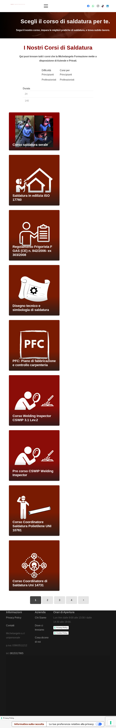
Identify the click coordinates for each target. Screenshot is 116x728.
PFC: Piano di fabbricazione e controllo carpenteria (34, 363)
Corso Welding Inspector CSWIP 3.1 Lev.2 (32, 418)
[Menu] (46, 6)
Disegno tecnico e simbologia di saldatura (31, 308)
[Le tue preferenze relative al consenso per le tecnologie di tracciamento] (111, 723)
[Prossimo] (83, 600)
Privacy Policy (13, 617)
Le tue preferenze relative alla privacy (71, 724)
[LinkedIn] (107, 6)
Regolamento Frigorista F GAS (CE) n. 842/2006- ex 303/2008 (32, 251)
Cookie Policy (61, 633)
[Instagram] (97, 6)
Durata (26, 88)
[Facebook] (88, 6)
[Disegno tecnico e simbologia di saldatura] (34, 290)
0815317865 (16, 653)
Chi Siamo (40, 617)
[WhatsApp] (93, 6)
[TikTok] (102, 6)
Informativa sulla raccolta (29, 724)
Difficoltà (46, 70)
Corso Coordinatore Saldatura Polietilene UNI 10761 (32, 526)
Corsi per (65, 70)
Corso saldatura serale (30, 145)
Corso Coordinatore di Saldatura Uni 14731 (30, 583)
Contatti (10, 625)
